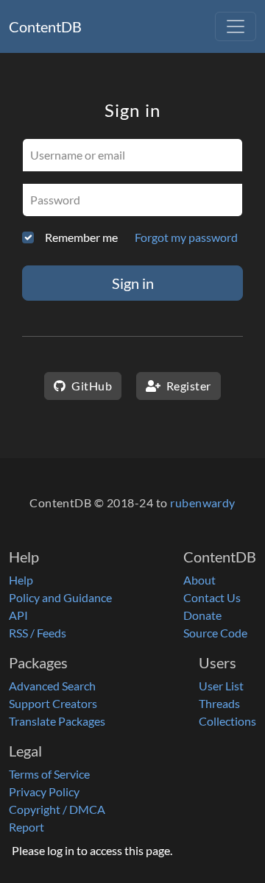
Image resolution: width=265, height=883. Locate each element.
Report (26, 827)
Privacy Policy (44, 791)
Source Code (215, 633)
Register (187, 386)
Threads (219, 703)
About (199, 580)
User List (221, 686)
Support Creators (53, 703)
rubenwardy (203, 503)
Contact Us (212, 597)
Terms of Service (49, 774)
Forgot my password (186, 237)
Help (21, 580)
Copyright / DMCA (57, 809)
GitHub (90, 386)
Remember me (81, 237)
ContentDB (45, 26)
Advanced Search (52, 686)
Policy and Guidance (60, 597)
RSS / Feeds (37, 633)
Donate (202, 615)
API (18, 615)
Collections (227, 721)
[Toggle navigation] (235, 26)
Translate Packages (57, 721)
